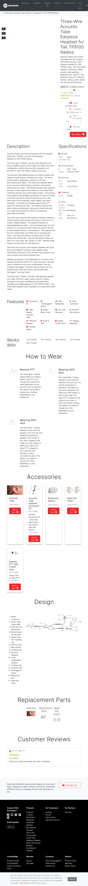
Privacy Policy (70, 861)
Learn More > (14, 505)
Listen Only (30, 838)
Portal (48, 815)
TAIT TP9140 (60, 340)
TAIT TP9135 (46, 340)
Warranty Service (52, 820)
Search (29, 861)
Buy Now (77, 134)
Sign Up (11, 827)
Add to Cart (15, 511)
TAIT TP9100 (31, 340)
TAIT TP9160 (31, 343)
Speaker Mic (47, 4)
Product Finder (13, 861)
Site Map (29, 863)
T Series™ (30, 815)
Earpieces (26, 3)
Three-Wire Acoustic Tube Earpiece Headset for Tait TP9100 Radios (31, 13)
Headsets (37, 3)
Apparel (29, 850)
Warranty (68, 863)
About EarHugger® (53, 861)
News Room (50, 863)
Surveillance (31, 848)
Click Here (24, 883)
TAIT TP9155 (75, 340)
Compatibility (69, 3)
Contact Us (70, 785)
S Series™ (30, 812)
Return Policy (70, 866)
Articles (49, 812)
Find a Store (80, 5)
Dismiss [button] (72, 879)
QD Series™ (30, 817)
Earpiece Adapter (33, 840)
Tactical (57, 3)
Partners (68, 812)
